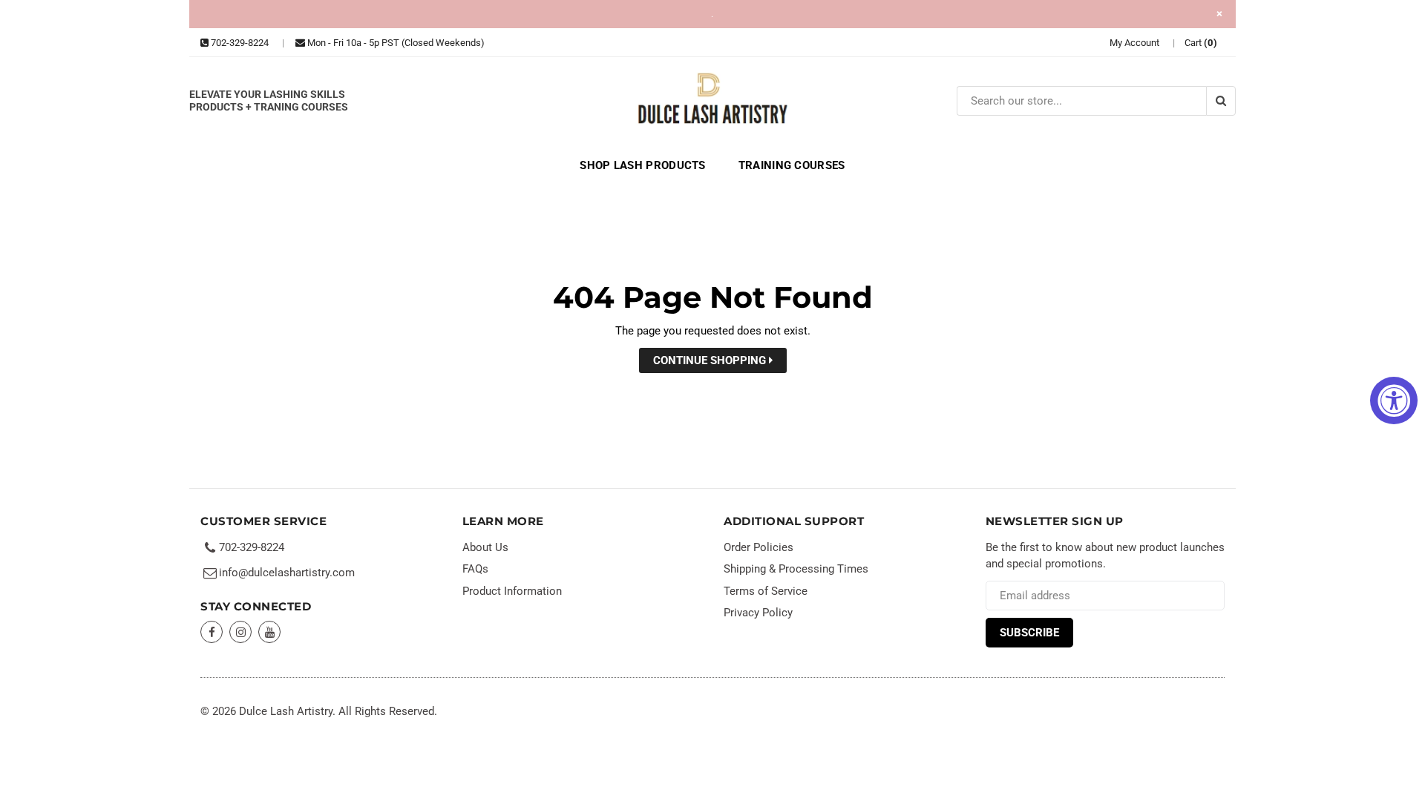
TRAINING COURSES (791, 165)
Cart (1201, 42)
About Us (485, 547)
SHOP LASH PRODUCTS (642, 165)
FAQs (475, 569)
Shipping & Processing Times (796, 569)
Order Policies (758, 547)
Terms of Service (766, 591)
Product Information (512, 591)
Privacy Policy (758, 612)
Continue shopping (711, 360)
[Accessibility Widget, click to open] (1394, 400)
